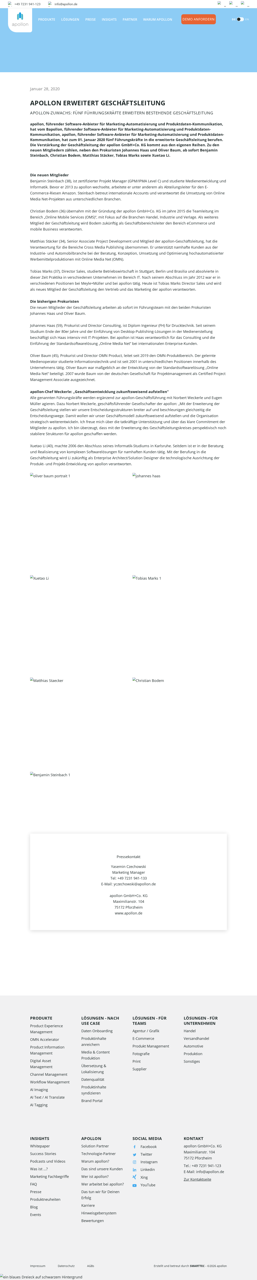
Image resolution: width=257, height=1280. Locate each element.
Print (137, 1061)
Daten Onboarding (97, 1030)
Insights (109, 19)
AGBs (90, 1266)
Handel (190, 1030)
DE (234, 19)
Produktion (193, 1053)
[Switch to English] (240, 19)
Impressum (37, 1266)
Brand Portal (92, 1100)
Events (35, 1214)
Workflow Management (49, 1082)
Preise (90, 19)
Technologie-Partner (98, 1153)
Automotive (193, 1046)
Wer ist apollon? (95, 1176)
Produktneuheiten (45, 1199)
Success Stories (43, 1153)
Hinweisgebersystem (98, 1213)
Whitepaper (40, 1146)
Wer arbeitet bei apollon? (102, 1184)
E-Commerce (143, 1038)
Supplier (140, 1069)
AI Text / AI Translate (47, 1097)
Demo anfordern (199, 19)
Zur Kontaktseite (197, 1179)
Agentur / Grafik (146, 1030)
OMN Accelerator (44, 1039)
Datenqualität (92, 1079)
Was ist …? (39, 1168)
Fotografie (141, 1053)
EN (247, 19)
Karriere (88, 1205)
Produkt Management (151, 1046)
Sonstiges (192, 1061)
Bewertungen (92, 1220)
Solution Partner (95, 1146)
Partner (130, 19)
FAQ (33, 1184)
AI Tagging (39, 1104)
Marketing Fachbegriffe (49, 1176)
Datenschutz (66, 1266)
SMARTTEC (197, 1266)
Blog (34, 1207)
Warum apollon (157, 19)
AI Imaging (39, 1089)
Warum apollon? (95, 1161)
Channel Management (48, 1074)
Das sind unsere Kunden (102, 1168)
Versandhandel (196, 1038)
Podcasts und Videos (47, 1161)
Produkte (46, 19)
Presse (35, 1191)
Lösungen (70, 19)
